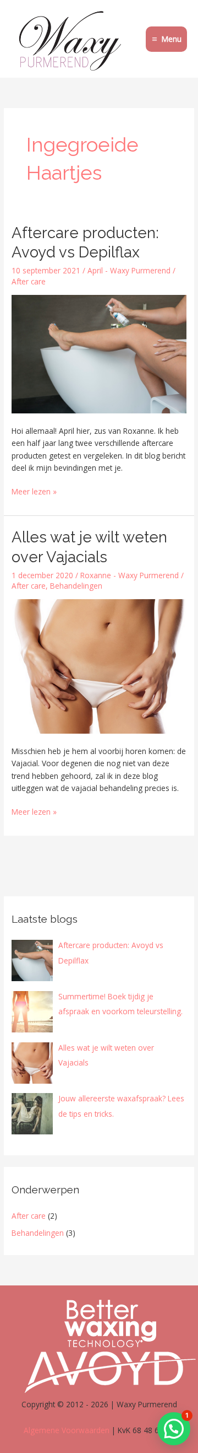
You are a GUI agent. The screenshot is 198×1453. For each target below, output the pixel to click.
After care (29, 281)
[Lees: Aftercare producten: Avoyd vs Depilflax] (99, 353)
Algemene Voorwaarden (66, 1430)
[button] (173, 1428)
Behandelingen (76, 585)
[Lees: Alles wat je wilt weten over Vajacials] (99, 665)
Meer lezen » (34, 491)
